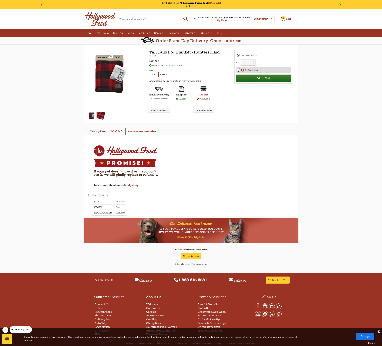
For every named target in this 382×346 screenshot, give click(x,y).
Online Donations (209, 327)
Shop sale (214, 3)
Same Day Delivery (209, 315)
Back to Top (280, 280)
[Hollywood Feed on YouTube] (258, 314)
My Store (203, 94)
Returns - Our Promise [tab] (142, 131)
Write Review (191, 256)
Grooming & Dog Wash (212, 311)
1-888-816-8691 (192, 280)
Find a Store (205, 308)
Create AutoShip (251, 70)
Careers (151, 311)
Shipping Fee (103, 315)
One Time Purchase (249, 56)
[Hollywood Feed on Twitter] (271, 314)
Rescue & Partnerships (212, 323)
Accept (365, 336)
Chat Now (145, 280)
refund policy (130, 185)
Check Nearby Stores (203, 110)
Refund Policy (103, 311)
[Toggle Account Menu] (270, 19)
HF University (155, 315)
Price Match (102, 327)
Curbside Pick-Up (209, 319)
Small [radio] (153, 74)
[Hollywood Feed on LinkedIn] (271, 306)
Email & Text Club (209, 304)
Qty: (237, 62)
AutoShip (100, 323)
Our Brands (153, 308)
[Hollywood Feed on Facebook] (258, 306)
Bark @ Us (240, 280)
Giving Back (153, 323)
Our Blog (151, 319)
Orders (99, 308)
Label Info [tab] (116, 131)
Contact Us (102, 304)
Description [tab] (98, 131)
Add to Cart (263, 78)
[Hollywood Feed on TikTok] (278, 306)
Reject (371, 343)
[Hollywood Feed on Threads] (278, 314)
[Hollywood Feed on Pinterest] (265, 314)
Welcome (152, 304)
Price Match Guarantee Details (167, 66)
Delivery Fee (102, 319)
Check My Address (159, 110)
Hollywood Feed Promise (161, 327)
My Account (261, 18)
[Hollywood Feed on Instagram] (265, 306)
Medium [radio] (163, 75)
